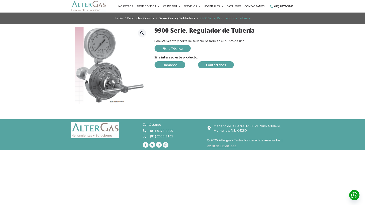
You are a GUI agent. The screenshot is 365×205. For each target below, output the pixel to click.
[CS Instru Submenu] (179, 6)
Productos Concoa (140, 18)
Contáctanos (254, 6)
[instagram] (165, 145)
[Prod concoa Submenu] (158, 6)
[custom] (152, 145)
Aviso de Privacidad (221, 146)
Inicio (119, 18)
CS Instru (170, 6)
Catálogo (234, 6)
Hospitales (212, 6)
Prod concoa (146, 6)
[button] (142, 33)
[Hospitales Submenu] (222, 6)
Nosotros (125, 6)
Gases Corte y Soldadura (177, 18)
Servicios (190, 6)
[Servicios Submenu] (199, 6)
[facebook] (145, 145)
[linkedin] (159, 145)
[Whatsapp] (354, 195)
